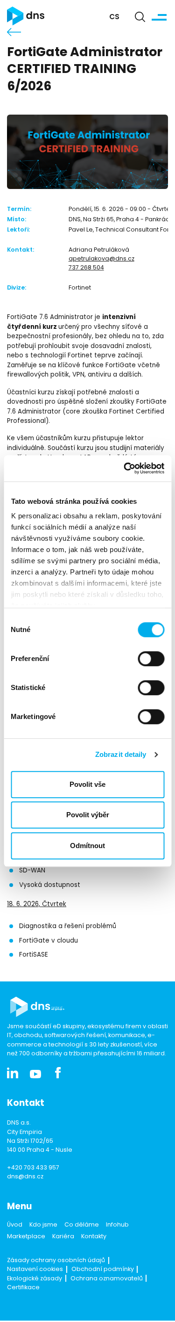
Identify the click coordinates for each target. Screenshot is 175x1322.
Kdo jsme (43, 1225)
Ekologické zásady (34, 1279)
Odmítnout (87, 846)
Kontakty (93, 1237)
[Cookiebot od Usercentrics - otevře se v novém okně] (124, 468)
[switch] (151, 658)
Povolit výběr (87, 815)
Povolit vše (87, 784)
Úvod (14, 1225)
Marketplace (26, 1237)
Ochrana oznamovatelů (106, 1279)
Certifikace (23, 1288)
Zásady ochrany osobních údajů (56, 1260)
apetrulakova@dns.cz (101, 259)
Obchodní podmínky (102, 1269)
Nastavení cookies (35, 1269)
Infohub (117, 1225)
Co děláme (81, 1225)
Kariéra (63, 1237)
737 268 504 (86, 268)
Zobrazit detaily (121, 754)
